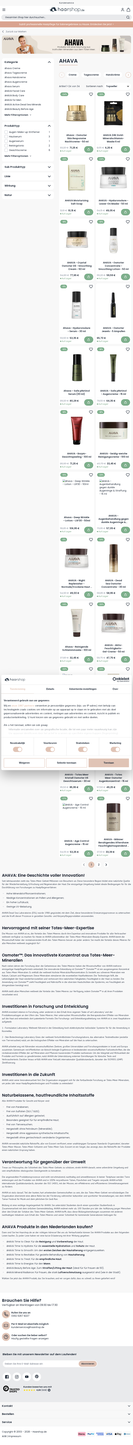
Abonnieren (87, 1363)
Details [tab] (50, 689)
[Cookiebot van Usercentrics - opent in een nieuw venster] (115, 679)
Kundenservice (66, 2)
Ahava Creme (12, 68)
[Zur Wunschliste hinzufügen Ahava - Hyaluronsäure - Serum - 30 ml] (91, 286)
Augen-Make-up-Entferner (29, 132)
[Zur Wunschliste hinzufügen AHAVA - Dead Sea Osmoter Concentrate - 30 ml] (127, 539)
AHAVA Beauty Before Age (19, 109)
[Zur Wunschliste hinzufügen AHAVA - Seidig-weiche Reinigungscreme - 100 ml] (127, 412)
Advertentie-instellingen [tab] (83, 689)
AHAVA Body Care (14, 95)
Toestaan (109, 762)
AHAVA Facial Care (15, 91)
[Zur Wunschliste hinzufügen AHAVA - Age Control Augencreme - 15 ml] (91, 798)
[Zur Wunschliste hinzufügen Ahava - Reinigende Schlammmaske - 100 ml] (91, 604)
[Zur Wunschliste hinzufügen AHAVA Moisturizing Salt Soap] (91, 159)
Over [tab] (115, 689)
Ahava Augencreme (16, 81)
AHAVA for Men (13, 100)
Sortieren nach (94, 86)
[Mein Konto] (123, 10)
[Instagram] (16, 1377)
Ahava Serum (12, 86)
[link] (28, 132)
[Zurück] (62, 75)
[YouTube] (26, 1377)
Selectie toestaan (66, 762)
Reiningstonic (29, 145)
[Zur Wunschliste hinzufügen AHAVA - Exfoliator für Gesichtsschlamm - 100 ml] (127, 669)
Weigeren (24, 762)
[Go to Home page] (66, 10)
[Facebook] (7, 1377)
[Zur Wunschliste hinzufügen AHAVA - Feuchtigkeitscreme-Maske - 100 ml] (91, 669)
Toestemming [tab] (17, 689)
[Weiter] (128, 75)
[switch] (50, 749)
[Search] (128, 17)
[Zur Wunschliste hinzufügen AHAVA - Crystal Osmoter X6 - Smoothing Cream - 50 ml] (91, 221)
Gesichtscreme (29, 150)
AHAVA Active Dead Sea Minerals (23, 104)
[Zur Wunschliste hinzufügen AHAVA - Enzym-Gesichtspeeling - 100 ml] (91, 412)
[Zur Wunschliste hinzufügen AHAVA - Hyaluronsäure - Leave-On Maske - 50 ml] (127, 159)
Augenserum (29, 141)
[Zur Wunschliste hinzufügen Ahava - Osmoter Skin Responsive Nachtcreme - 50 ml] (91, 94)
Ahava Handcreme (15, 77)
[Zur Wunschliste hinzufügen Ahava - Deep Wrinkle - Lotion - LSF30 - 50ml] (91, 475)
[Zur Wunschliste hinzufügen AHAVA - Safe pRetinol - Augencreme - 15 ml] (127, 349)
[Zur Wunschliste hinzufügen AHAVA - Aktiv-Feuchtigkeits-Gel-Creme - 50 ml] (127, 604)
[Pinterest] (36, 1377)
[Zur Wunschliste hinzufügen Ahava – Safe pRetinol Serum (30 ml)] (91, 349)
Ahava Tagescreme (16, 72)
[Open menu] (4, 10)
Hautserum (29, 136)
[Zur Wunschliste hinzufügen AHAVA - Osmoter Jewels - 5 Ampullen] (127, 286)
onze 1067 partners (23, 705)
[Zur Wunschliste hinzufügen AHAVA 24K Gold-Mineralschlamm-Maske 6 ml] (127, 94)
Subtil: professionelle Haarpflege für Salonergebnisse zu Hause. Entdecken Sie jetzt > (66, 24)
